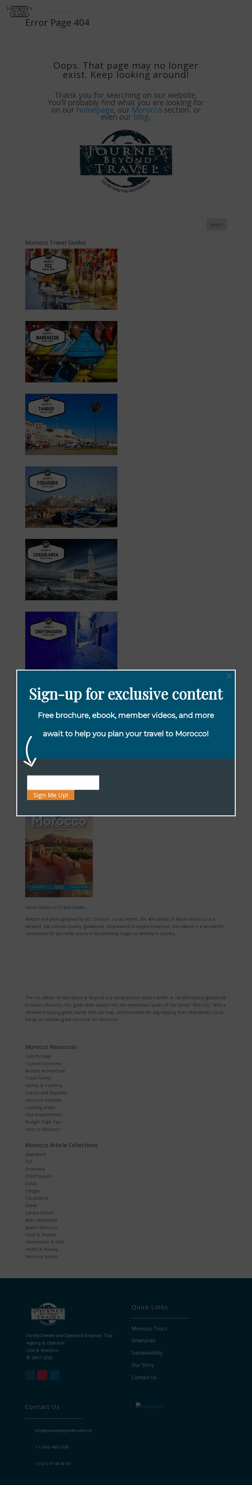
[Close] (229, 676)
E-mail (34, 773)
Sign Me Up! (50, 795)
